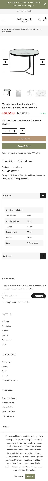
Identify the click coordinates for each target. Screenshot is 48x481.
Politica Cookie (8, 416)
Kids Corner (7, 339)
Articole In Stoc (17, 175)
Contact (5, 366)
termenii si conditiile (20, 302)
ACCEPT (30, 476)
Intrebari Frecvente (10, 380)
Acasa (4, 29)
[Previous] (5, 62)
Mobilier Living (13, 178)
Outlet (4, 344)
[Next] (42, 62)
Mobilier (5, 321)
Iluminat (5, 335)
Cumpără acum (24, 146)
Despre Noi (7, 362)
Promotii (24, 178)
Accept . (17, 302)
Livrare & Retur (8, 161)
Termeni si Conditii (10, 398)
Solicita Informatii (25, 161)
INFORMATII (18, 476)
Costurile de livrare (19, 120)
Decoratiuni (6, 326)
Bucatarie (5, 330)
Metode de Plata (8, 402)
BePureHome (16, 167)
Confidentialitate (8, 411)
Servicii (5, 371)
